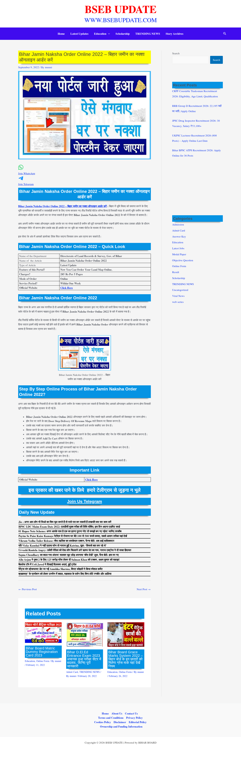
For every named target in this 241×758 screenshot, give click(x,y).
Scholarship (123, 34)
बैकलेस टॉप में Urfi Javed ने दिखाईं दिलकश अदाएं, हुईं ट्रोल (47, 564)
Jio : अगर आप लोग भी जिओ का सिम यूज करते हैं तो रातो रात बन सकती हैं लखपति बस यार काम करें (65, 522)
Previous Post (28, 589)
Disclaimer (120, 722)
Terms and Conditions (110, 718)
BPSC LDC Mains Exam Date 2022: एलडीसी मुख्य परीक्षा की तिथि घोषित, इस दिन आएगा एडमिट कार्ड (69, 526)
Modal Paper (179, 254)
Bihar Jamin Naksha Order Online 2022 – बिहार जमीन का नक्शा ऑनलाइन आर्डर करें (62, 206)
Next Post (143, 589)
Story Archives (174, 34)
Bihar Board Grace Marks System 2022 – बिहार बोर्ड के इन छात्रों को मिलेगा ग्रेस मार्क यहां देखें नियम (125, 659)
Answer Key (179, 236)
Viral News (178, 296)
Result (175, 272)
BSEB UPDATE (120, 9)
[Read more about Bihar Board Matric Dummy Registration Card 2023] (43, 632)
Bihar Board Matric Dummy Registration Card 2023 (42, 651)
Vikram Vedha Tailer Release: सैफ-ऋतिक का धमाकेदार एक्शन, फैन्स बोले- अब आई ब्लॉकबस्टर (66, 541)
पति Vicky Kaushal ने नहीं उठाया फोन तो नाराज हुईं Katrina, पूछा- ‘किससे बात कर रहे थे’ (63, 545)
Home (61, 34)
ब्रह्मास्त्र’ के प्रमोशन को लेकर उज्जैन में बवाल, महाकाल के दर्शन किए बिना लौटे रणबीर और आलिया (65, 574)
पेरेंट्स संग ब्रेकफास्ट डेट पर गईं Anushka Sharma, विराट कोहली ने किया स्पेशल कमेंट (61, 569)
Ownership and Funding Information (121, 726)
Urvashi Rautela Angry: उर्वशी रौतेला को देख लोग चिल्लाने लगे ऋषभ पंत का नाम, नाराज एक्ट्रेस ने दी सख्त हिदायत (75, 550)
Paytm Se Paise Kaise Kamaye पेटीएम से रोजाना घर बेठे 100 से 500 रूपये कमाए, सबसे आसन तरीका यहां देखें (73, 536)
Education (100, 34)
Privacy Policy (134, 718)
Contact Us (131, 713)
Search (176, 53)
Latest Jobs (178, 248)
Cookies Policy (102, 722)
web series (178, 302)
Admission (178, 224)
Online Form (42, 661)
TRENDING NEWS (147, 34)
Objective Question (182, 260)
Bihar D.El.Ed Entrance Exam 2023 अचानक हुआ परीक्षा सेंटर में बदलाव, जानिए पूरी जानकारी (84, 659)
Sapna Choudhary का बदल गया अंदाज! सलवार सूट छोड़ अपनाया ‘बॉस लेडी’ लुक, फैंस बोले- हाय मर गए (69, 555)
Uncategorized (180, 290)
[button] (108, 33)
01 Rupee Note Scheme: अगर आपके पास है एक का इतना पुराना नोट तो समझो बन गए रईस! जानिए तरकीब (70, 531)
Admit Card (72, 672)
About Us (117, 713)
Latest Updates (79, 34)
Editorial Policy (138, 722)
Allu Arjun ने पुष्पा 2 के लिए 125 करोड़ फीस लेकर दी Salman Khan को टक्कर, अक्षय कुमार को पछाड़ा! (69, 559)
